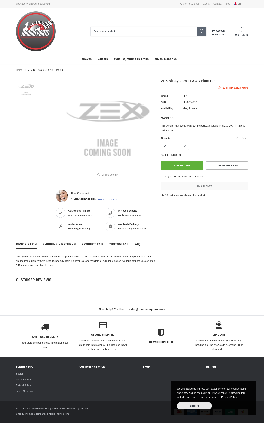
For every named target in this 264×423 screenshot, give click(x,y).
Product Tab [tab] (92, 244)
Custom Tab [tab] (119, 244)
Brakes (87, 59)
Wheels (103, 59)
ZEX (185, 95)
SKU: (164, 102)
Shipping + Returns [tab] (59, 244)
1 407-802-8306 (83, 199)
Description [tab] (26, 244)
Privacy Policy (23, 379)
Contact (217, 4)
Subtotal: (165, 155)
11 (166, 195)
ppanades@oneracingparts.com (33, 4)
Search (20, 373)
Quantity (165, 138)
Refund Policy (23, 385)
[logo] (36, 31)
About (206, 4)
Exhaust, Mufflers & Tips (131, 59)
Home (19, 70)
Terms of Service (25, 391)
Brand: (165, 95)
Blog (227, 4)
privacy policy (229, 397)
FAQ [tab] (137, 244)
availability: (167, 108)
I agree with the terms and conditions (184, 176)
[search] (201, 31)
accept (194, 406)
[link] (26, 89)
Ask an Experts (106, 199)
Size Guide (242, 138)
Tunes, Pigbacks (166, 59)
